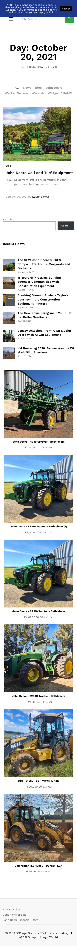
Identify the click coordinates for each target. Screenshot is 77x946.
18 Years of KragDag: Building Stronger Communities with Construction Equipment (39, 282)
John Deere (53, 87)
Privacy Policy (11, 909)
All (17, 87)
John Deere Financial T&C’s (20, 919)
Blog (38, 87)
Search (69, 19)
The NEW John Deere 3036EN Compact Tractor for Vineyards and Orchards (44, 264)
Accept (66, 8)
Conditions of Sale (14, 914)
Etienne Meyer (41, 196)
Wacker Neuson (16, 93)
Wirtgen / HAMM (60, 93)
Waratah (38, 93)
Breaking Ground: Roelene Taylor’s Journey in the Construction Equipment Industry (43, 299)
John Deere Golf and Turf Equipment (39, 172)
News (27, 87)
